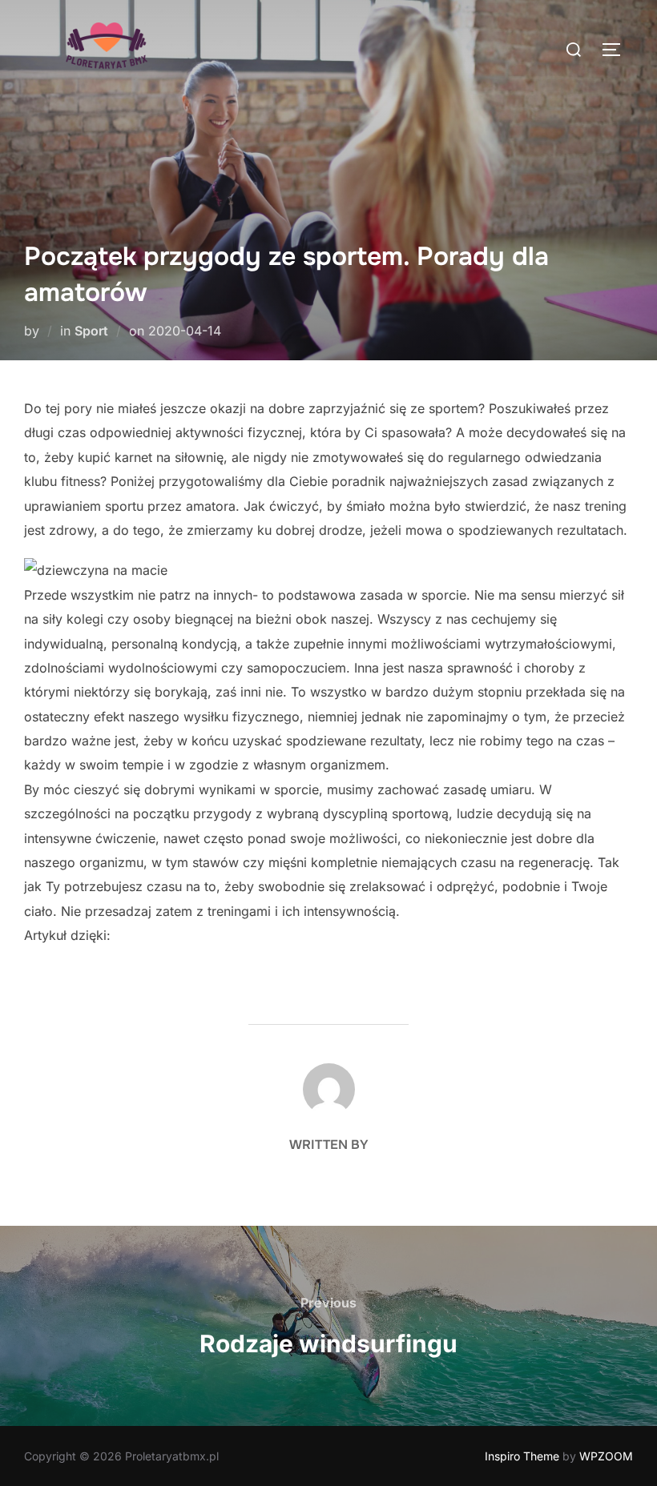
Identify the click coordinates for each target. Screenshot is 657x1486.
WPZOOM (606, 1456)
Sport (91, 331)
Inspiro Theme (522, 1456)
